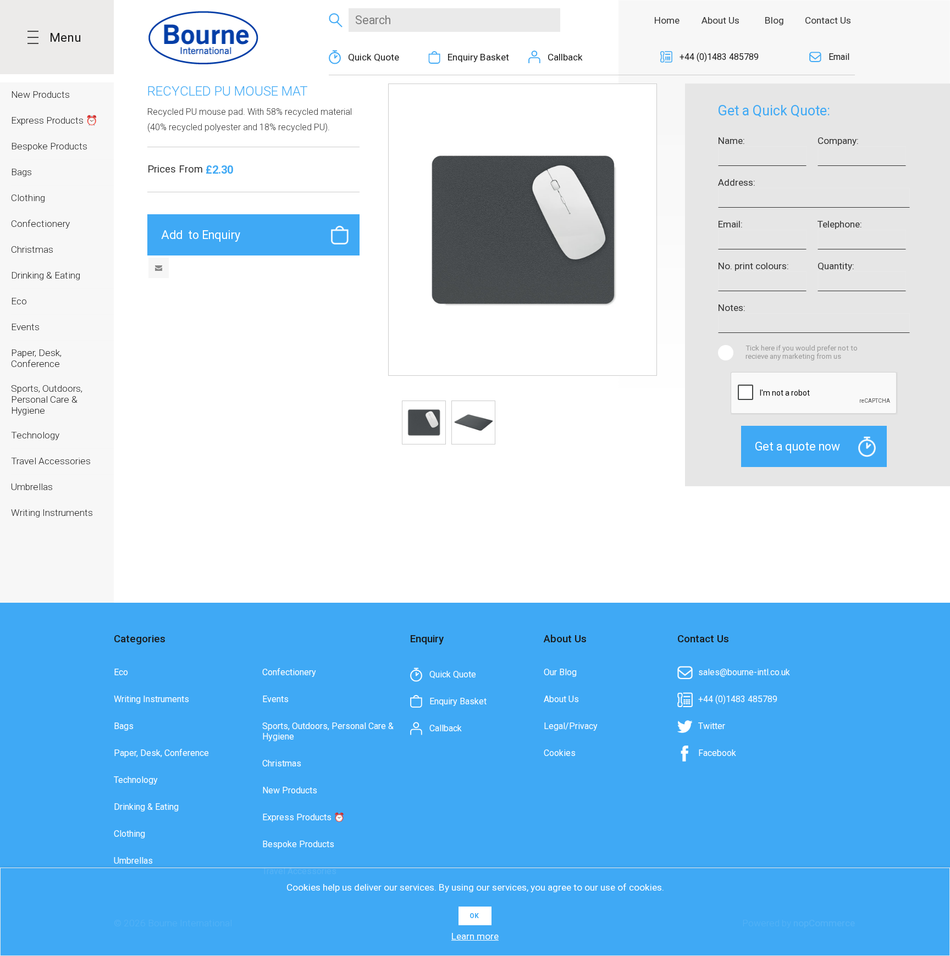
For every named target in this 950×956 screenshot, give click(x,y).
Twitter (711, 726)
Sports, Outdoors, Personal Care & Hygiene (328, 731)
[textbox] (454, 20)
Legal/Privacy (571, 726)
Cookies (560, 753)
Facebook (717, 753)
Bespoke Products (298, 844)
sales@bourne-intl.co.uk (744, 672)
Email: (730, 224)
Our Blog (560, 672)
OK (474, 916)
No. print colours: (753, 265)
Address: (736, 182)
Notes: (731, 307)
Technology (136, 780)
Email (839, 57)
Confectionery (289, 672)
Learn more (475, 936)
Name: (731, 140)
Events (275, 699)
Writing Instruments (151, 699)
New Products (289, 790)
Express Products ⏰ (303, 817)
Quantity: (836, 265)
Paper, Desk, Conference (161, 753)
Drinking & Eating (146, 807)
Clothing (129, 834)
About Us (561, 699)
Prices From (176, 169)
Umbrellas (133, 860)
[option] (424, 422)
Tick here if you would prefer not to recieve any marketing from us (801, 352)
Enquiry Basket (478, 57)
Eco (121, 672)
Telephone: (840, 224)
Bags (124, 726)
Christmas (281, 763)
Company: (838, 140)
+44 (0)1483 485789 (719, 57)
